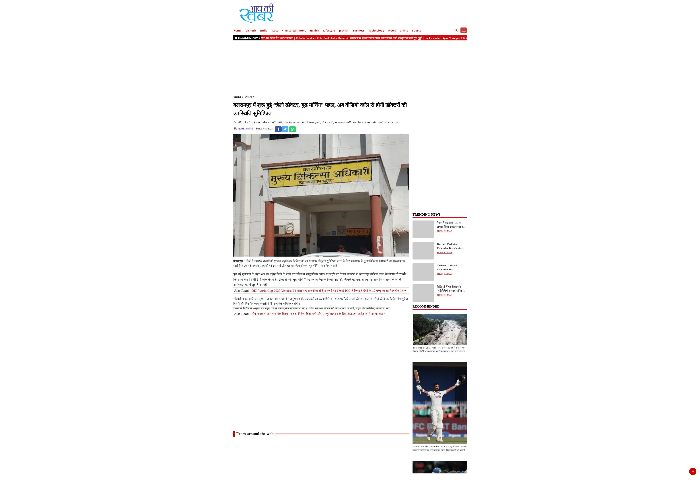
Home (238, 30)
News (392, 30)
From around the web (255, 433)
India (263, 30)
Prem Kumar (245, 128)
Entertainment (295, 30)
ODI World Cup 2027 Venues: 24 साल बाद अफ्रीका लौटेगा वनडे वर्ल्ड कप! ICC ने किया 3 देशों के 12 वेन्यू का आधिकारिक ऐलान (329, 290)
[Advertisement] (342, 67)
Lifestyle (329, 30)
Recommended (426, 306)
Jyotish (344, 30)
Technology (376, 30)
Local (275, 30)
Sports (416, 30)
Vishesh (251, 30)
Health (314, 30)
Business (358, 30)
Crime (404, 30)
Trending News (427, 214)
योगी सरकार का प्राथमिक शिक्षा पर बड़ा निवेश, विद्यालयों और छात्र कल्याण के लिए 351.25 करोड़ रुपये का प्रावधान (318, 314)
